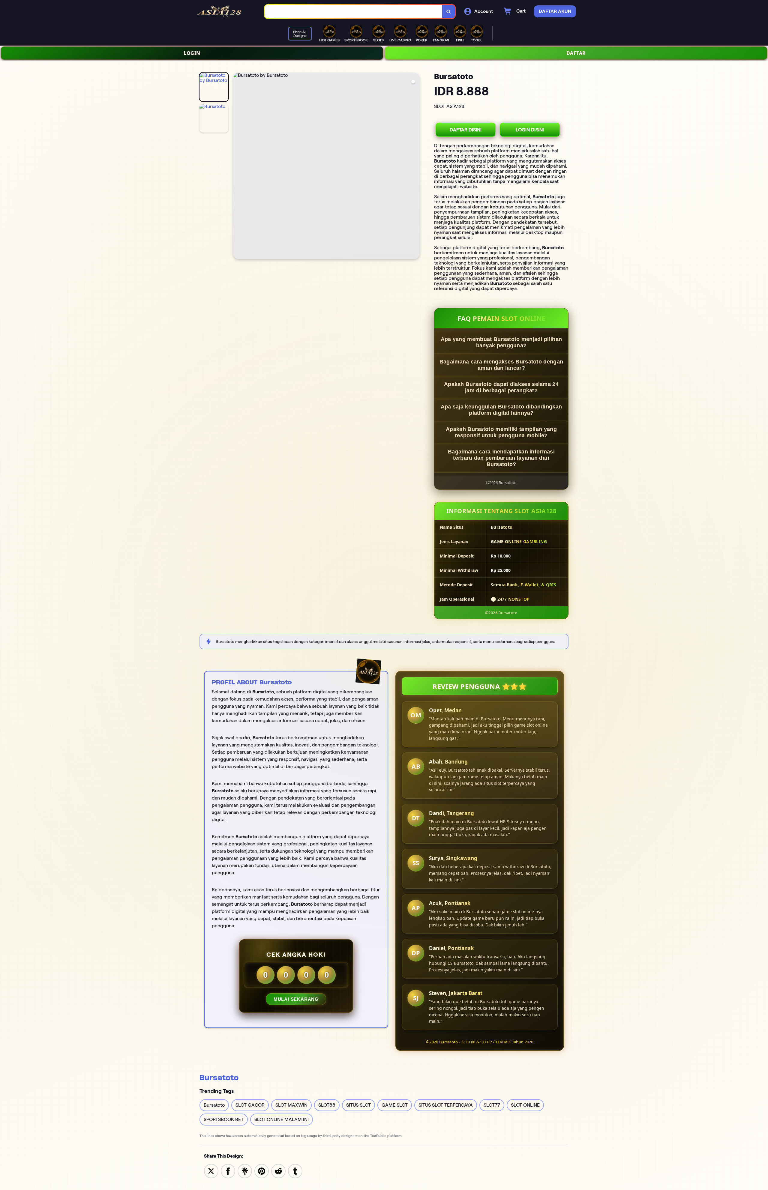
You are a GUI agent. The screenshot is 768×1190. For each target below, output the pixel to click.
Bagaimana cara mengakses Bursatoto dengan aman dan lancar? (501, 365)
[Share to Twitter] (211, 1170)
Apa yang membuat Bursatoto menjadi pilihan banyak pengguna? (501, 342)
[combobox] (353, 11)
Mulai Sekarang (296, 999)
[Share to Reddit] (278, 1170)
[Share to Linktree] (245, 1170)
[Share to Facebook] (228, 1170)
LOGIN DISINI (530, 129)
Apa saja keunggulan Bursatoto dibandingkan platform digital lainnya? (501, 410)
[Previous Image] (238, 166)
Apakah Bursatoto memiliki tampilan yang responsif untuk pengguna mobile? (501, 432)
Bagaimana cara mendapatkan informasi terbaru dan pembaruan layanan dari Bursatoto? (501, 458)
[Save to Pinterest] (261, 1170)
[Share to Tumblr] (295, 1170)
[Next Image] (415, 166)
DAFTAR (576, 53)
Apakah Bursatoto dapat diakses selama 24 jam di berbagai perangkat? (501, 387)
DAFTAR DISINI (466, 129)
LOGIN (192, 53)
